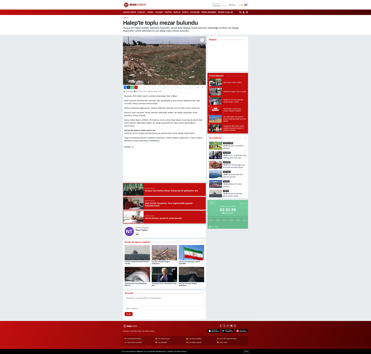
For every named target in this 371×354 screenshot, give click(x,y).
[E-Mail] (137, 234)
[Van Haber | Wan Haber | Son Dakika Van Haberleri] (135, 4)
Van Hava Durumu (164, 338)
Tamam (246, 351)
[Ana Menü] (246, 12)
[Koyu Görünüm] (243, 12)
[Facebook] (220, 325)
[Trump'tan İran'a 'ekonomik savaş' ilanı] (164, 274)
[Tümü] (245, 138)
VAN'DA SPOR (129, 12)
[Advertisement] (164, 164)
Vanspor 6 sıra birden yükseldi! (233, 147)
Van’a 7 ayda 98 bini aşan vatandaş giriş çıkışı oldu (234, 156)
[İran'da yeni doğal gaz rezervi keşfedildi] (191, 253)
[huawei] (241, 331)
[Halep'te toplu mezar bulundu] (164, 60)
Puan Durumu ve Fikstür (134, 342)
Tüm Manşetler (162, 342)
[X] (224, 325)
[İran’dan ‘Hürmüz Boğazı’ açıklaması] (191, 274)
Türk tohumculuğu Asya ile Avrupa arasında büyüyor (234, 166)
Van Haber (227, 152)
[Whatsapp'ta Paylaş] (132, 87)
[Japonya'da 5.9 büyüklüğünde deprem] (137, 274)
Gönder (128, 314)
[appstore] (213, 331)
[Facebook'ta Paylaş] (125, 87)
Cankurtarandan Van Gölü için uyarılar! (233, 176)
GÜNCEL (141, 12)
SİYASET (159, 12)
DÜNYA (185, 12)
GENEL (150, 12)
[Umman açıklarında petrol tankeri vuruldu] (137, 253)
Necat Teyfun (129, 91)
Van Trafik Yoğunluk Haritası (228, 338)
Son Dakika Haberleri (195, 342)
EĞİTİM (168, 12)
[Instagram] (227, 325)
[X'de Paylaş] (128, 87)
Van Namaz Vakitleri (195, 338)
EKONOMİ (195, 12)
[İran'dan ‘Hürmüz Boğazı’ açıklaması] (164, 253)
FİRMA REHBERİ (208, 12)
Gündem (226, 181)
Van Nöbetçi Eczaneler (134, 338)
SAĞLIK (177, 12)
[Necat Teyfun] (129, 231)
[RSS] (235, 325)
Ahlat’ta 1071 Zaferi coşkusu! (232, 185)
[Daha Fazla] (136, 87)
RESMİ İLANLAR (225, 12)
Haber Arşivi (223, 342)
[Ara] (240, 12)
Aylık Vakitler (214, 226)
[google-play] (227, 331)
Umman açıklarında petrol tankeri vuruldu (232, 195)
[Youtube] (231, 325)
